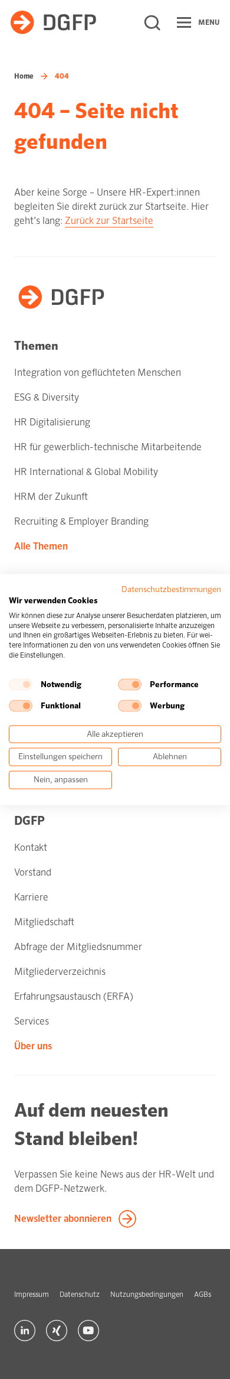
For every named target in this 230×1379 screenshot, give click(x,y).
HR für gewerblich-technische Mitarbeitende (108, 447)
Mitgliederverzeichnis (60, 971)
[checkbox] (20, 684)
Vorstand (32, 872)
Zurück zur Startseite (109, 220)
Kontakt (30, 847)
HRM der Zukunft (51, 496)
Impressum (31, 1294)
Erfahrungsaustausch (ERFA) (73, 996)
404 (62, 76)
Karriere (31, 897)
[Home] (53, 22)
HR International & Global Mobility (86, 472)
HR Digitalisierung (52, 422)
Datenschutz (80, 1294)
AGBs (202, 1294)
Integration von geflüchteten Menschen (97, 372)
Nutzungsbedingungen (146, 1294)
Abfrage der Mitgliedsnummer (78, 947)
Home (24, 76)
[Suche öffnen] (152, 22)
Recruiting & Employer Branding (81, 521)
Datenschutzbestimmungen (171, 589)
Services (31, 1021)
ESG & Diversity (46, 397)
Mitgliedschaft (44, 922)
